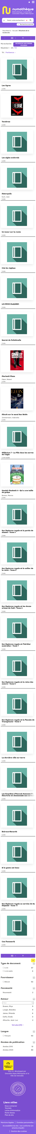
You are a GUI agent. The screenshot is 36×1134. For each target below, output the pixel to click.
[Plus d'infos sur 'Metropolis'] (18, 178)
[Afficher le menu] (33, 2)
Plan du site (9, 1115)
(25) (17, 1025)
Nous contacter (11, 1106)
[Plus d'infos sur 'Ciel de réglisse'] (18, 252)
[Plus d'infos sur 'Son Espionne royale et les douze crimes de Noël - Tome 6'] (18, 590)
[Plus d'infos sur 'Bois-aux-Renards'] (18, 816)
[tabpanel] (18, 544)
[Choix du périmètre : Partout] (4, 20)
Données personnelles (25, 1122)
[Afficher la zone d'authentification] (29, 2)
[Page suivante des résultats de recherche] (31, 38)
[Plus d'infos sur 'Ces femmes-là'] (18, 926)
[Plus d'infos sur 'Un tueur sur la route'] (18, 216)
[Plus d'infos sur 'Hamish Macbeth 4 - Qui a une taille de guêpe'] (18, 475)
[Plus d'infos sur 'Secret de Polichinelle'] (18, 324)
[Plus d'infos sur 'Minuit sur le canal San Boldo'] (18, 398)
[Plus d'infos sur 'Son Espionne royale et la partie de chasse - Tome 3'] (18, 515)
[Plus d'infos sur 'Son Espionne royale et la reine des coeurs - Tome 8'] (18, 666)
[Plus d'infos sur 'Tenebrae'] (18, 106)
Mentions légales (7, 1122)
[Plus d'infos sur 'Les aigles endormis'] (18, 142)
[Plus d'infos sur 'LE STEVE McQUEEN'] (18, 288)
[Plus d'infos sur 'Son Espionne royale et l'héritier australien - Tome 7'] (18, 628)
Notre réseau (10, 1113)
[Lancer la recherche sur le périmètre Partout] (30, 20)
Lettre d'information (12, 1110)
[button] (18, 992)
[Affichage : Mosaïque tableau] (14, 38)
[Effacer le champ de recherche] (26, 20)
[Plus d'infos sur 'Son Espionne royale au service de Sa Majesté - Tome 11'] (18, 888)
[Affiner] (23, 38)
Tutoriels (8, 1108)
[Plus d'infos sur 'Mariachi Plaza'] (18, 360)
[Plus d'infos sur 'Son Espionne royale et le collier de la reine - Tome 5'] (18, 552)
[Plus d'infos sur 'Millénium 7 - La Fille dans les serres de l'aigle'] (18, 437)
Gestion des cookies (19, 1131)
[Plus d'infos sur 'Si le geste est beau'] (18, 852)
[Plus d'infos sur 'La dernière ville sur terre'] (18, 742)
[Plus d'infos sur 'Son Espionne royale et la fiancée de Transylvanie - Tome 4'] (18, 704)
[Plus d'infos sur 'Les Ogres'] (18, 70)
